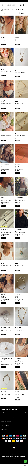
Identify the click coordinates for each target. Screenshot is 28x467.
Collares (15, 9)
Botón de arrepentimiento (14, 458)
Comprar (3, 44)
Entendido (24, 465)
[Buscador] (18, 5)
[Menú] (25, 5)
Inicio (2, 9)
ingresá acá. (23, 456)
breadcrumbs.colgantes (8, 9)
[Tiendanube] (14, 461)
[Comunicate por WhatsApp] (25, 461)
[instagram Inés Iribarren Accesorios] (13, 417)
